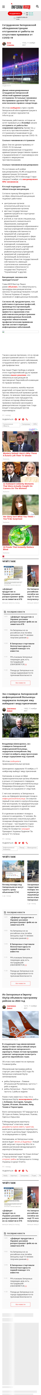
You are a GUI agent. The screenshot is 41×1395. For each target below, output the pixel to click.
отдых (34, 1175)
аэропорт (13, 1175)
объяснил (12, 286)
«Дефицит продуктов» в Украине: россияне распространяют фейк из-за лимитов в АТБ (13, 594)
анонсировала (25, 1099)
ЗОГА (35, 424)
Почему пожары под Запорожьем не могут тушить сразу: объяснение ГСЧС (12, 888)
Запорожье (26, 424)
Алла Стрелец (10, 44)
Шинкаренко (32, 847)
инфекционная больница (8, 848)
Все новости (20, 683)
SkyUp (5, 1175)
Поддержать (15, 13)
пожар (21, 847)
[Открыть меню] (3, 6)
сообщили (15, 108)
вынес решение (18, 375)
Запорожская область (8, 425)
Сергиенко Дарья (11, 709)
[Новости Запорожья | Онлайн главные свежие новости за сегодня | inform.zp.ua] (20, 6)
